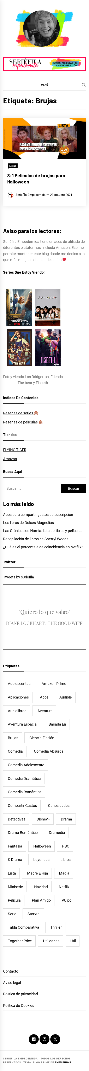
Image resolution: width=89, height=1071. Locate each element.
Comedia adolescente (26, 765)
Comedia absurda (49, 751)
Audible (65, 697)
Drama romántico (23, 832)
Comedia (15, 751)
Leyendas (41, 859)
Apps (44, 697)
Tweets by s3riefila (18, 577)
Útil (73, 941)
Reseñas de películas (20, 422)
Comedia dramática (24, 778)
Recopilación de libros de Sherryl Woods (35, 539)
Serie (12, 914)
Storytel (34, 914)
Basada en (57, 724)
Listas (12, 165)
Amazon (10, 459)
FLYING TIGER (14, 450)
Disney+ (43, 819)
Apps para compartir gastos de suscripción (38, 514)
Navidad (41, 887)
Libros (65, 859)
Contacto (10, 971)
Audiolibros (17, 711)
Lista (12, 873)
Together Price (20, 941)
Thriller (56, 927)
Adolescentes (19, 683)
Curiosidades (59, 805)
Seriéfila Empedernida (31, 195)
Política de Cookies (18, 1005)
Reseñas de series (18, 413)
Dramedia (57, 832)
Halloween (42, 846)
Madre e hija (37, 873)
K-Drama (15, 859)
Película (14, 900)
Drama (66, 819)
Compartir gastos (22, 805)
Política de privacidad (20, 994)
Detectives (16, 819)
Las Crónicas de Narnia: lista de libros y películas (42, 530)
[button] (44, 84)
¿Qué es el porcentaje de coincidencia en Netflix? (43, 547)
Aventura (45, 711)
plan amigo (41, 900)
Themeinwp (63, 1062)
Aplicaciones (18, 697)
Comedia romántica (24, 792)
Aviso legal (12, 982)
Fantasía (15, 846)
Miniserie (15, 887)
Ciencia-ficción (41, 738)
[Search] (84, 85)
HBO (65, 846)
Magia (64, 873)
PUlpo (66, 900)
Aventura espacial (22, 724)
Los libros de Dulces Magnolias (28, 522)
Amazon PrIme (54, 683)
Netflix (64, 887)
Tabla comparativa (23, 927)
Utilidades (51, 941)
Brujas (13, 738)
